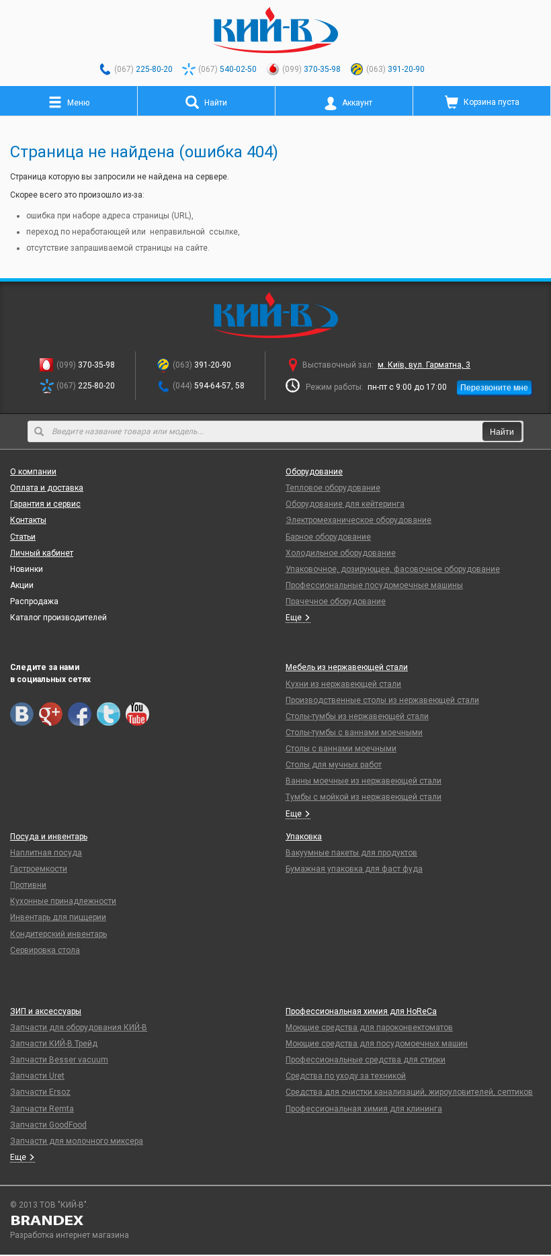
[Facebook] (79, 714)
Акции (22, 585)
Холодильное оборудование (341, 553)
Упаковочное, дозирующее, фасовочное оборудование (393, 569)
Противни (28, 885)
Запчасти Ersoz (40, 1092)
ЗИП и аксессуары (45, 1011)
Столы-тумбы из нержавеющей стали (357, 716)
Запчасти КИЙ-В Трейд (53, 1043)
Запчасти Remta (42, 1109)
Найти (502, 431)
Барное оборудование (328, 537)
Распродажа (34, 601)
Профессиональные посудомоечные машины (374, 585)
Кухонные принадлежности (63, 901)
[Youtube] (137, 714)
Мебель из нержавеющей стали (347, 667)
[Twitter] (108, 714)
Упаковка (304, 836)
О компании (33, 471)
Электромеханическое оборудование (358, 520)
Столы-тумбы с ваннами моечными (354, 732)
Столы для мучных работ (334, 764)
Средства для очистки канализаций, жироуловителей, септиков (409, 1092)
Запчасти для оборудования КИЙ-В (78, 1027)
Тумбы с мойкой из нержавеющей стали (363, 797)
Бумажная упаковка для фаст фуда (354, 869)
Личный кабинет (41, 553)
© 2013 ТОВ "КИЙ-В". (49, 1205)
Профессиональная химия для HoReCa (361, 1011)
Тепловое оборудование (333, 488)
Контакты (28, 520)
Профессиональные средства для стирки (366, 1059)
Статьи (23, 537)
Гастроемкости (38, 869)
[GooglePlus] (50, 714)
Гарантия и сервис (45, 504)
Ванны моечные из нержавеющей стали (363, 781)
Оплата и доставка (46, 488)
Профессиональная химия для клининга (364, 1109)
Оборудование (314, 471)
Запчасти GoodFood (48, 1125)
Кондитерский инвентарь (58, 934)
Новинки (26, 569)
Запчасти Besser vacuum (59, 1059)
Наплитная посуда (46, 852)
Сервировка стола (45, 950)
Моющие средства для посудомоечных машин (377, 1043)
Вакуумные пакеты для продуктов (351, 852)
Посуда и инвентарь (48, 836)
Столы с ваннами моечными (341, 748)
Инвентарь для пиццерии (58, 917)
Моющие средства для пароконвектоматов (369, 1027)
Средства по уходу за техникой (346, 1076)
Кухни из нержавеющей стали (343, 684)
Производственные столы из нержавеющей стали (382, 700)
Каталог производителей (58, 617)
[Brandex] (275, 1220)
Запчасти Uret (37, 1076)
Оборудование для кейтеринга (345, 504)
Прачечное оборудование (336, 601)
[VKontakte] (22, 714)
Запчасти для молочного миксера (76, 1141)
